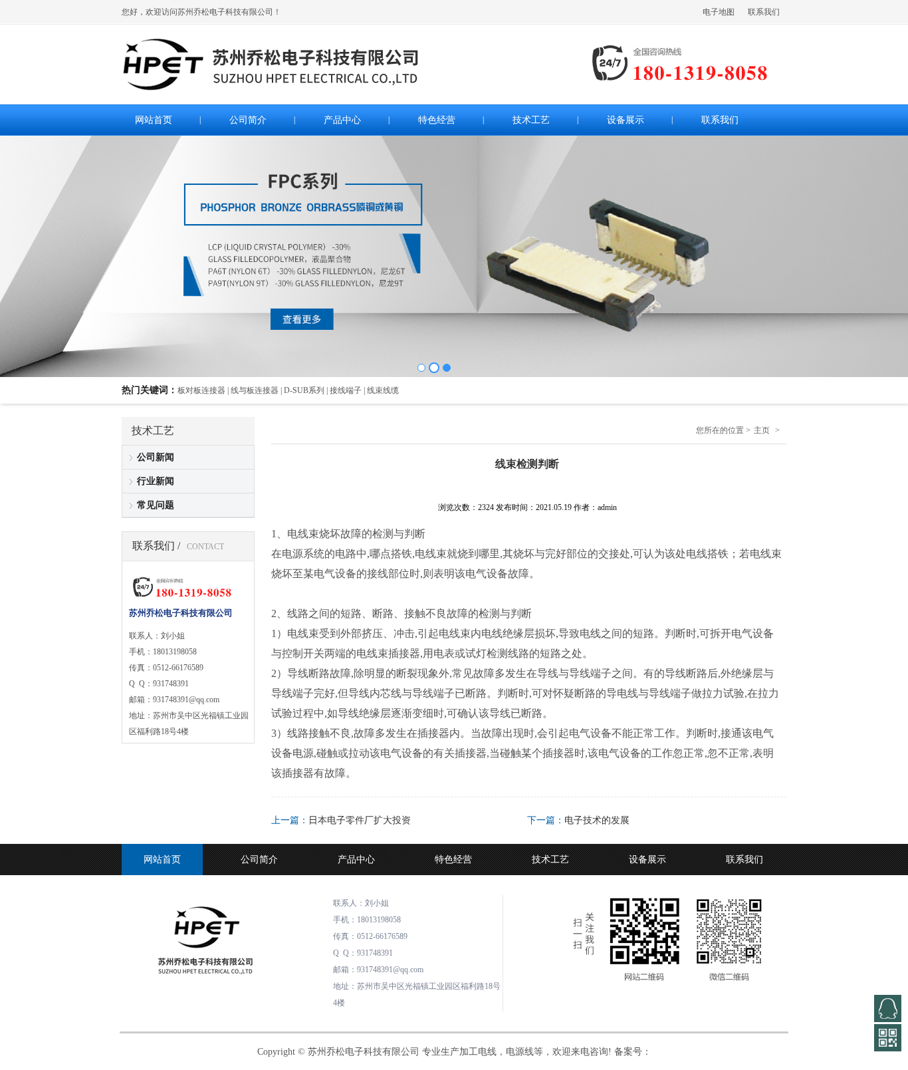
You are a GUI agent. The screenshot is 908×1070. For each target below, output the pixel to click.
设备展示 (647, 860)
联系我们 (764, 12)
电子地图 (719, 12)
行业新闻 (155, 481)
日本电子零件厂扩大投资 (359, 820)
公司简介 (259, 860)
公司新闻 (155, 457)
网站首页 (162, 860)
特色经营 (453, 860)
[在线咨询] (887, 1008)
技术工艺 (550, 860)
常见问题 (155, 505)
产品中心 (356, 860)
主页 (762, 430)
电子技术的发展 (596, 820)
